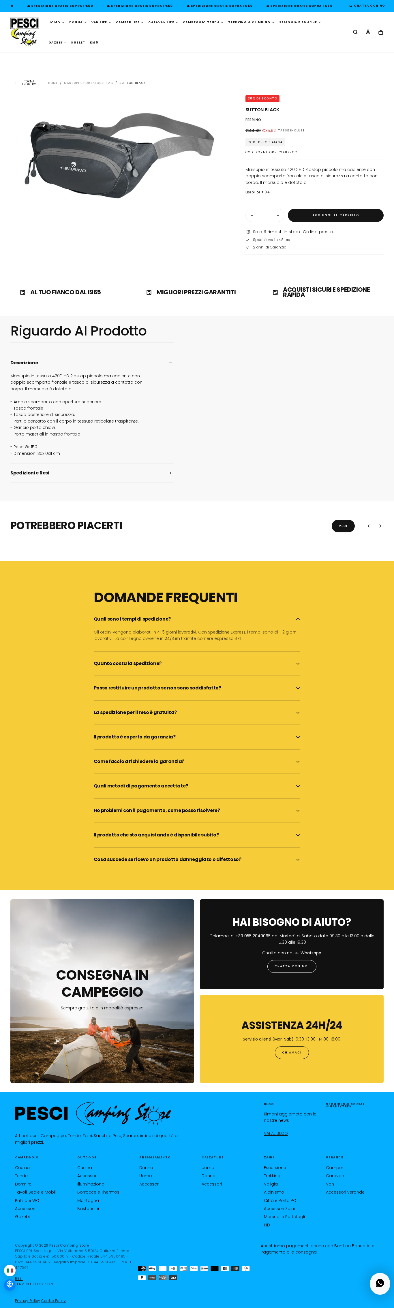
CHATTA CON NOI (369, 5)
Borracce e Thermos (98, 1192)
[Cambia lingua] (10, 1270)
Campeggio (27, 1157)
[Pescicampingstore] (93, 1113)
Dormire (23, 1184)
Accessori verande (345, 1192)
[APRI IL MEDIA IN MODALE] (218, 201)
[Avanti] (380, 526)
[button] (355, 32)
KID (267, 1225)
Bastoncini (88, 1208)
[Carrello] (381, 32)
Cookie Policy (53, 1300)
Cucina (22, 1168)
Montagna (88, 1200)
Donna (146, 1168)
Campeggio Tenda (201, 22)
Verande (334, 1157)
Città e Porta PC (280, 1200)
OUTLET (78, 42)
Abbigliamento (155, 1157)
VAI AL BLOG (276, 1133)
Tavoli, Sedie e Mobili (36, 1192)
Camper (334, 1168)
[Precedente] (368, 526)
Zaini (269, 1157)
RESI (19, 1278)
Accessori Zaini (279, 1208)
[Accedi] (368, 32)
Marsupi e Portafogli (284, 1217)
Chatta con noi (292, 966)
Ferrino (253, 120)
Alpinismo (274, 1192)
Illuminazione (90, 1184)
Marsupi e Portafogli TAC (88, 83)
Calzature (213, 1157)
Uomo (145, 1176)
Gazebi (22, 1217)
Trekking (272, 1176)
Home (53, 83)
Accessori (25, 1208)
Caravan (335, 1176)
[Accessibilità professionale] (10, 1285)
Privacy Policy (27, 1300)
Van (330, 1184)
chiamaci (292, 1052)
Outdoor (87, 1157)
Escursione (275, 1168)
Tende (21, 1176)
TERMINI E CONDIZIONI (34, 1283)
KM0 (94, 42)
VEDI (343, 526)
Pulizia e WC (27, 1200)
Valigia (271, 1184)
